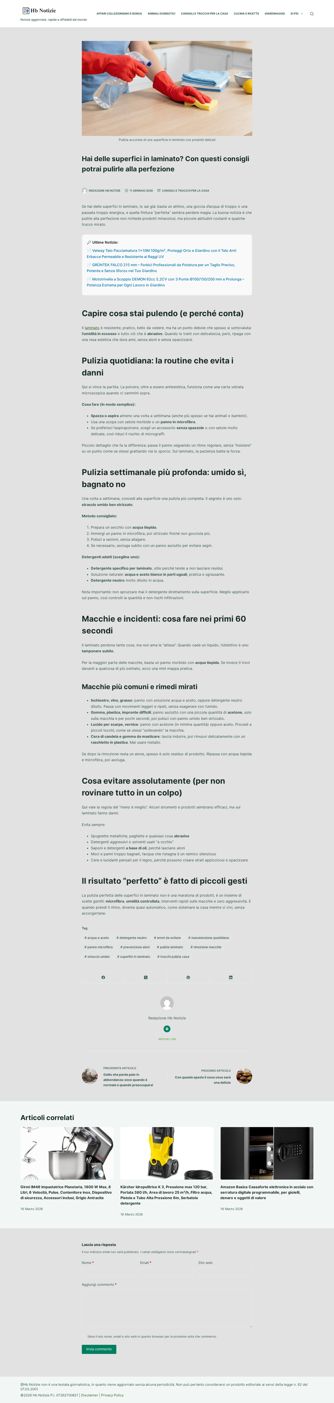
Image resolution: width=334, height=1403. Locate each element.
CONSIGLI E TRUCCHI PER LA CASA (204, 13)
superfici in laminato (133, 956)
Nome (88, 1262)
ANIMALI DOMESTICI (161, 13)
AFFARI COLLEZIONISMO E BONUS (119, 13)
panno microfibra (99, 947)
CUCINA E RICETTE (246, 13)
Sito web (205, 1262)
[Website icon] (167, 1028)
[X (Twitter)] (146, 977)
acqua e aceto (97, 938)
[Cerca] (312, 13)
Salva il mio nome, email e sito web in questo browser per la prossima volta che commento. (152, 1336)
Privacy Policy (112, 1395)
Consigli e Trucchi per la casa (185, 190)
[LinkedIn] (231, 977)
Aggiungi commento (99, 1284)
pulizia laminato (170, 947)
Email (145, 1262)
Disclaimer (89, 1395)
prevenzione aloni (135, 947)
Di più (295, 13)
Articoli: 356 (167, 1039)
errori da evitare (167, 938)
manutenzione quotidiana (208, 938)
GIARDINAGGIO (275, 13)
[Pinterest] (188, 977)
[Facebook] (103, 977)
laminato (92, 327)
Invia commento (99, 1349)
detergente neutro (132, 938)
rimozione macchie (206, 947)
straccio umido (97, 956)
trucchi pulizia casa (173, 956)
